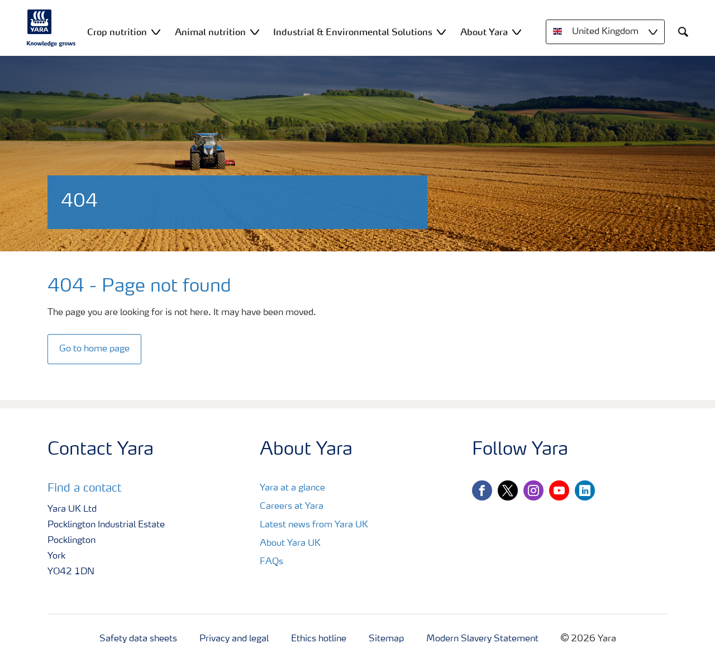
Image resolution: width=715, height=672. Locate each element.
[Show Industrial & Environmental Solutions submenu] (441, 31)
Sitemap (386, 639)
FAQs (271, 561)
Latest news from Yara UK (314, 525)
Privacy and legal (234, 639)
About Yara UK (290, 543)
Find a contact (84, 488)
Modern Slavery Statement (482, 639)
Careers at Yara (291, 506)
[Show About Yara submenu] (516, 31)
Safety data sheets (138, 639)
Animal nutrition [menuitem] (210, 31)
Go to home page (94, 349)
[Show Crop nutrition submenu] (155, 31)
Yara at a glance (292, 488)
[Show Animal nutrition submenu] (254, 31)
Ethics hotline (318, 639)
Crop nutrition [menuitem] (117, 31)
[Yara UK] (51, 28)
